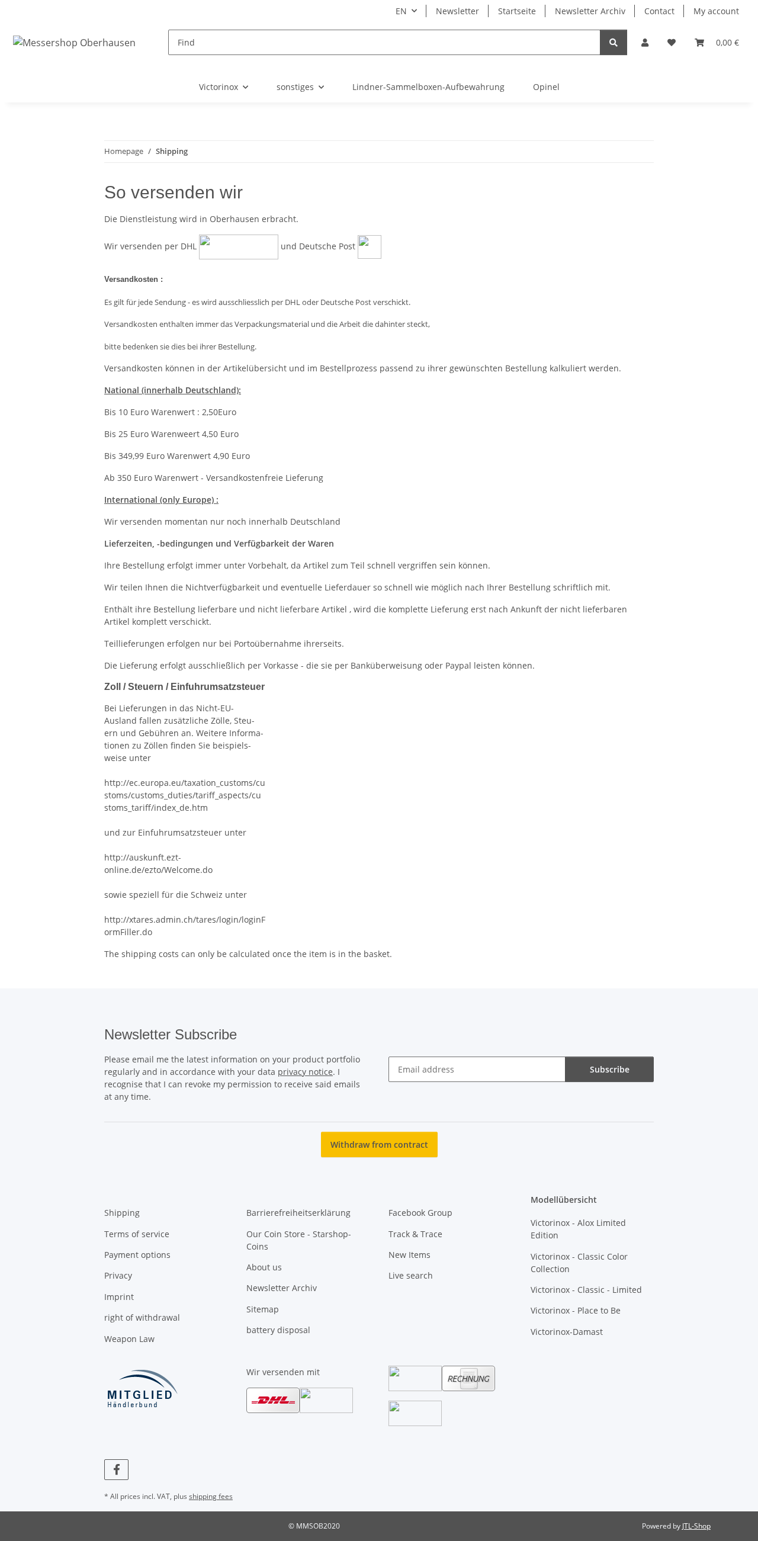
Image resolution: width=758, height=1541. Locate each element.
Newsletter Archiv (590, 11)
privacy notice (305, 1071)
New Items (409, 1254)
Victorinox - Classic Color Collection (579, 1262)
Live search (410, 1275)
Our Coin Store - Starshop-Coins (298, 1240)
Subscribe (609, 1069)
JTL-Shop (696, 1526)
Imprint (119, 1296)
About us (264, 1267)
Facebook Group (420, 1212)
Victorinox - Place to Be (576, 1310)
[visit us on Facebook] (116, 1469)
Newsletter (457, 11)
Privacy (118, 1275)
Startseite (517, 11)
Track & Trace (415, 1234)
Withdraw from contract (379, 1144)
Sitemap (262, 1309)
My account (716, 11)
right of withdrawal (142, 1317)
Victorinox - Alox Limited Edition (578, 1229)
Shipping (122, 1212)
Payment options (137, 1254)
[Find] (613, 42)
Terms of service (136, 1234)
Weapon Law (129, 1338)
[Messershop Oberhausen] (74, 42)
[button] (645, 42)
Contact (659, 11)
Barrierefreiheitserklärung (298, 1212)
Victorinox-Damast (567, 1331)
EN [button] (401, 11)
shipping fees (211, 1496)
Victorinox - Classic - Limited (586, 1289)
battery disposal (278, 1329)
